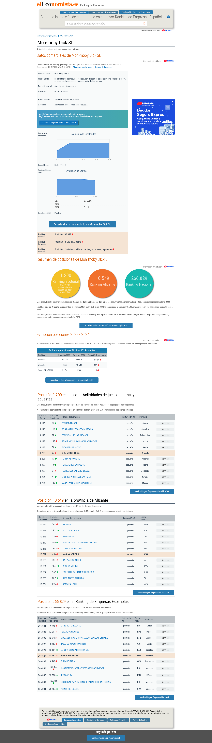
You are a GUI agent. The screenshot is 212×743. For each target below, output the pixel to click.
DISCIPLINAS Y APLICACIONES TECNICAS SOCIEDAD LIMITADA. (86, 682)
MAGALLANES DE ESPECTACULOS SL (77, 483)
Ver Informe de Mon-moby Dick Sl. (106, 738)
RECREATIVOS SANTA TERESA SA (76, 471)
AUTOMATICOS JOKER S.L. (72, 447)
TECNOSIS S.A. (67, 675)
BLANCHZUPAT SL (68, 661)
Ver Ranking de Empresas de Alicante (153, 592)
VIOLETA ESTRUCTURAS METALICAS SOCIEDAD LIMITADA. (84, 638)
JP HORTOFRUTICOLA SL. (71, 626)
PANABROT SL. (69, 536)
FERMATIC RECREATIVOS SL (73, 465)
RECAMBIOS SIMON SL (70, 632)
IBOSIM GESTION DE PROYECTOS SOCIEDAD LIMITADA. (83, 668)
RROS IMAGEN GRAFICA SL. (74, 578)
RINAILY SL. (67, 524)
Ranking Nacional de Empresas (74, 12)
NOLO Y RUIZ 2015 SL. (71, 530)
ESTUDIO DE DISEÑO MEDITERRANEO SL (79, 572)
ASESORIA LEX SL (70, 584)
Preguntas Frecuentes (72, 720)
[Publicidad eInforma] (153, 134)
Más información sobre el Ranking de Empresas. (93, 67)
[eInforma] (51, 718)
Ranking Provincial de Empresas (104, 12)
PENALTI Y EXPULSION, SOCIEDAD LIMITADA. (80, 441)
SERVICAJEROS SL (69, 423)
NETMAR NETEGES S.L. (70, 689)
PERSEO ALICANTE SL (71, 459)
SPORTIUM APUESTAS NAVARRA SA (76, 477)
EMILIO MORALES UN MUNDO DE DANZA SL (80, 542)
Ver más (165, 423)
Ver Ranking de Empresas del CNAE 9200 (152, 491)
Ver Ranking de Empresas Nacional (154, 697)
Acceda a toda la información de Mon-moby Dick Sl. (106, 325)
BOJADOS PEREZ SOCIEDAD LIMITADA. (77, 429)
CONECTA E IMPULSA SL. (73, 549)
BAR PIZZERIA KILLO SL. (72, 560)
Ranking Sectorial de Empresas (136, 12)
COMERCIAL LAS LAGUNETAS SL (75, 435)
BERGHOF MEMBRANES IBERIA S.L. (75, 650)
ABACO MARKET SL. (71, 566)
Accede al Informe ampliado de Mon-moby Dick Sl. (82, 224)
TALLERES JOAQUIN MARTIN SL (73, 644)
